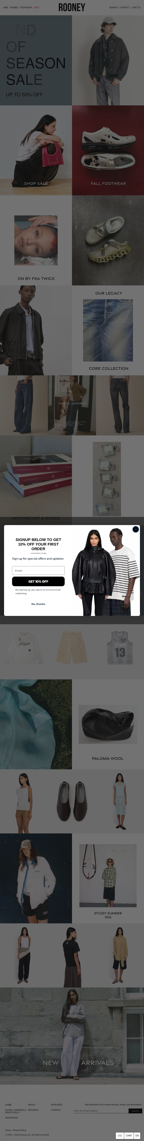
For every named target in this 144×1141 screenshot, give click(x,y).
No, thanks (38, 604)
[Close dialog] (136, 529)
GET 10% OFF (38, 581)
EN (137, 1135)
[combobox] (137, 1135)
